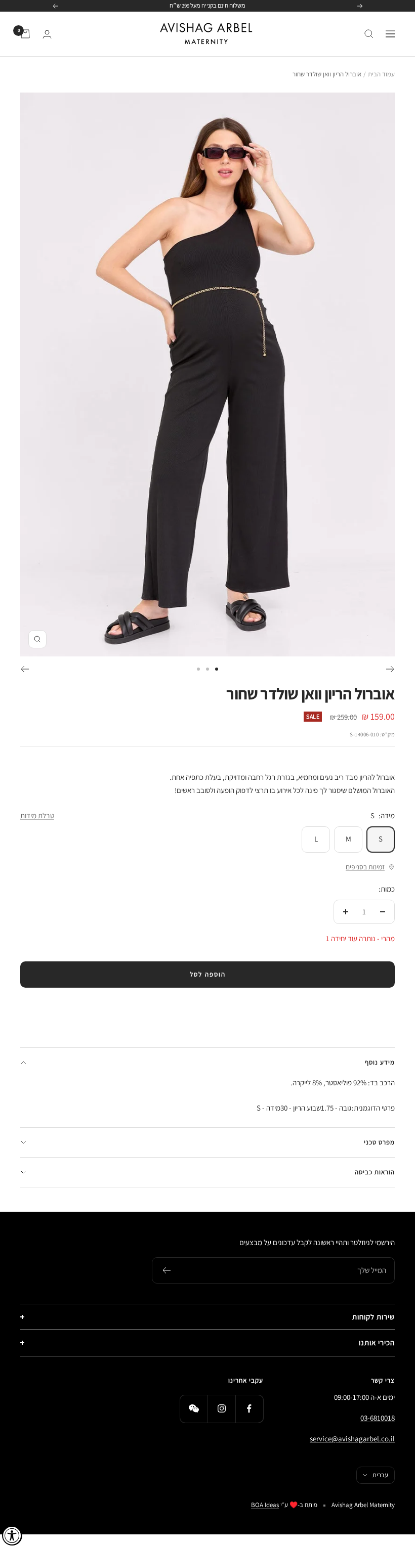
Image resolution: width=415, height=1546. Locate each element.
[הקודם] (390, 669)
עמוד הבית (381, 74)
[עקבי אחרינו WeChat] (194, 1409)
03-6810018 (377, 1418)
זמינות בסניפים (365, 866)
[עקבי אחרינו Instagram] (221, 1409)
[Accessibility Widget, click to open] (12, 1535)
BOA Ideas (265, 1504)
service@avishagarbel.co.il (352, 1438)
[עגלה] (25, 33)
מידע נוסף (380, 1062)
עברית (380, 1475)
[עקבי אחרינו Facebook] (249, 1409)
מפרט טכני (379, 1142)
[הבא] (24, 669)
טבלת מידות (37, 815)
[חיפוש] (369, 33)
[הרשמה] (166, 1270)
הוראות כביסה (375, 1172)
